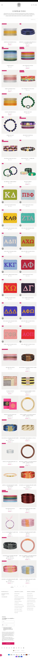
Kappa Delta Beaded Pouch (10, 204)
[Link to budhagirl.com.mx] (10, 32)
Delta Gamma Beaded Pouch (28, 297)
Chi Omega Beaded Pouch (10, 297)
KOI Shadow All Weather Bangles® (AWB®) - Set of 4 (10, 556)
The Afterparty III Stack (28, 65)
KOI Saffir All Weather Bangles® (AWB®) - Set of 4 (10, 439)
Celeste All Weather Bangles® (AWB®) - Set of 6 (28, 580)
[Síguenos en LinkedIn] (21, 647)
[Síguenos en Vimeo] (18, 647)
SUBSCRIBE (8, 643)
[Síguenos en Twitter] (4, 647)
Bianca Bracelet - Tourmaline (27, 158)
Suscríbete (16, 595)
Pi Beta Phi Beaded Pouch (27, 204)
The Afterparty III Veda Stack (28, 88)
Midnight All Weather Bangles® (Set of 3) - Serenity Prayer (27, 43)
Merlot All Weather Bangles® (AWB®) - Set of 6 (28, 509)
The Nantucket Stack (10, 508)
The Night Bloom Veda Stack (10, 158)
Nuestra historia (29, 593)
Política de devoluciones (31, 601)
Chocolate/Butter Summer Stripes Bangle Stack (27, 392)
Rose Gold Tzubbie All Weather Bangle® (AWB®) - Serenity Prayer (27, 556)
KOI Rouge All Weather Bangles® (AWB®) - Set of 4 (27, 486)
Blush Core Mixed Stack (10, 88)
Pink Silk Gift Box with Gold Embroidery (10, 415)
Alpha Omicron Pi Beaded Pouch (28, 344)
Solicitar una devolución (18, 604)
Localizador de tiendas (18, 607)
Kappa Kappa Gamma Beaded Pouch (10, 274)
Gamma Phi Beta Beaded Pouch (10, 344)
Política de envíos (30, 603)
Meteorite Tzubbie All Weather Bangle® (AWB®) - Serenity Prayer (27, 462)
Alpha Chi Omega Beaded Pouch (28, 251)
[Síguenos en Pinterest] (11, 647)
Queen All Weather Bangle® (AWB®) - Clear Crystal (10, 486)
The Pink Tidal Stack (10, 367)
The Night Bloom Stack (28, 135)
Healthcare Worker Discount (32, 598)
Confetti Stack (10, 65)
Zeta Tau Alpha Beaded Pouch (28, 228)
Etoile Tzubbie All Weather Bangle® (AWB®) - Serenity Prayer (28, 415)
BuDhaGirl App (16, 593)
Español (22, 650)
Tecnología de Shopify (22, 652)
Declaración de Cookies (31, 606)
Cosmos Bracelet (10, 135)
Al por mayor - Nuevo (18, 609)
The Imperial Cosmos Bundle (10, 181)
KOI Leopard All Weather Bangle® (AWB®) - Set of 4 (27, 368)
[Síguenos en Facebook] (1, 647)
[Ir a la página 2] (26, 586)
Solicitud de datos (30, 608)
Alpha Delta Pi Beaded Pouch (10, 251)
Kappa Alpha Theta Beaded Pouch (10, 228)
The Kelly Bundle (28, 181)
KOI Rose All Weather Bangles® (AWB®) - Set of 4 (10, 580)
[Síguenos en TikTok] (16, 647)
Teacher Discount (30, 595)
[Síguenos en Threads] (9, 647)
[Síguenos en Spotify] (23, 647)
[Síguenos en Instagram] (6, 647)
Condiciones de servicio (31, 600)
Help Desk (16, 612)
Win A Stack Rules (30, 609)
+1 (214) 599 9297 (4, 596)
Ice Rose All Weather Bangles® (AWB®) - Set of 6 (27, 533)
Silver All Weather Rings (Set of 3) (10, 461)
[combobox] (3, 625)
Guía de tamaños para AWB (19, 606)
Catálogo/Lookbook (18, 601)
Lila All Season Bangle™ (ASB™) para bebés (10, 533)
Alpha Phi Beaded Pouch (28, 274)
